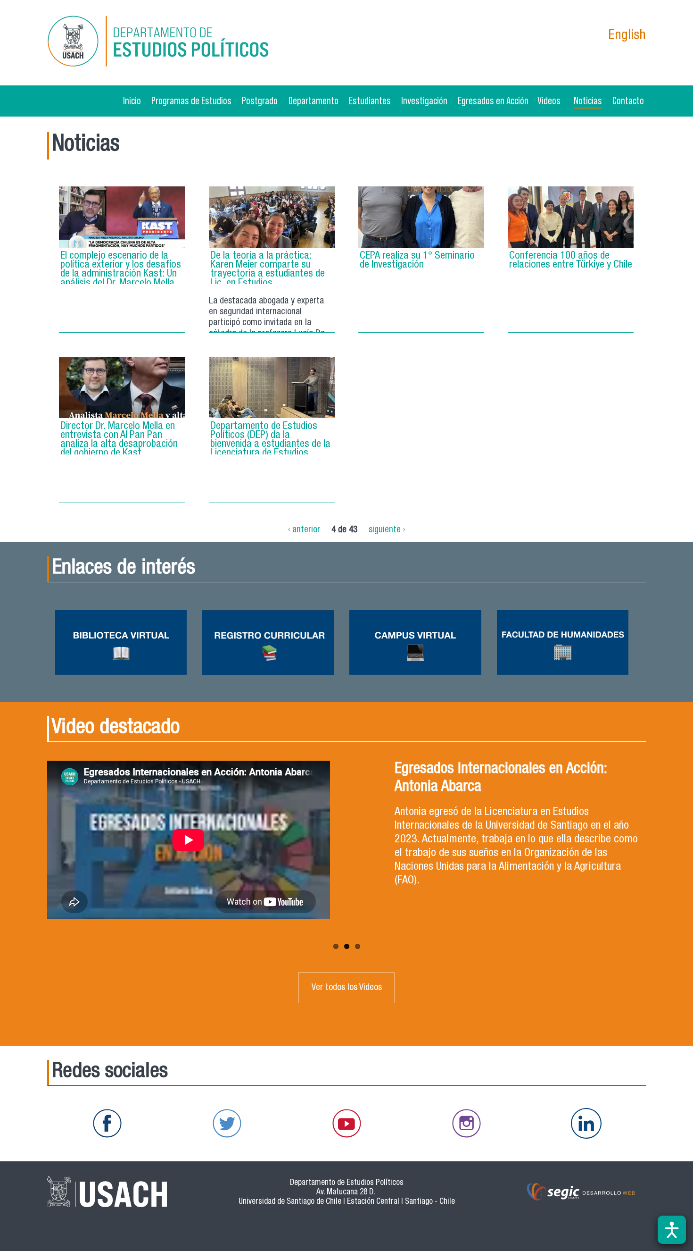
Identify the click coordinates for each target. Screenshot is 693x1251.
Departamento (313, 100)
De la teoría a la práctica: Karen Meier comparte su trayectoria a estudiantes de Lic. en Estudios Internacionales (267, 274)
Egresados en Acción (493, 100)
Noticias (588, 100)
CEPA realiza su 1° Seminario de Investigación (417, 260)
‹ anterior (304, 529)
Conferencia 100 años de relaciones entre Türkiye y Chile (570, 260)
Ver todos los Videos (347, 987)
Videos (549, 100)
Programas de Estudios (191, 100)
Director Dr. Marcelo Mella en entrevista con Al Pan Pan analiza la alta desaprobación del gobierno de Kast (119, 440)
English (627, 36)
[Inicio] (160, 42)
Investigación (424, 100)
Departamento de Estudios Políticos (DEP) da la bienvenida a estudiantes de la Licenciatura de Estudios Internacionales (270, 444)
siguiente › (387, 529)
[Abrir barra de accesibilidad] (672, 1230)
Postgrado (260, 100)
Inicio (132, 100)
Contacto (628, 100)
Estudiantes (370, 100)
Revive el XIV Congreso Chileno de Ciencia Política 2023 (513, 778)
